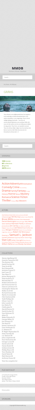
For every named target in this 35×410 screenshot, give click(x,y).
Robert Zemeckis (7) (9, 283)
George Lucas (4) (8, 342)
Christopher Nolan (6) (10, 289)
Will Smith (15, 244)
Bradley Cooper (24, 217)
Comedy (7, 187)
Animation (27, 184)
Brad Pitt (30, 217)
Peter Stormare (9, 232)
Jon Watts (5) (6, 305)
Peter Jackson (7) (8, 278)
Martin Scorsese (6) (9, 295)
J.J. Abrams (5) (7, 330)
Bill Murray (16, 217)
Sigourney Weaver (20, 237)
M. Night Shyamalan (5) (10, 332)
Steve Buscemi (27, 240)
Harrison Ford (17, 223)
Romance (6, 197)
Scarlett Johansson (8, 237)
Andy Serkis (12, 215)
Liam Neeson (18, 228)
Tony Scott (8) (7, 266)
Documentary (23, 187)
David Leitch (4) (7, 344)
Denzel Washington (9, 221)
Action (6, 183)
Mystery (25, 193)
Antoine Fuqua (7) (8, 270)
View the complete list (9, 361)
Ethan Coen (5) (7, 301)
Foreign (28, 191)
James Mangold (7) (8, 276)
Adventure (16, 183)
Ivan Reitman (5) (8, 313)
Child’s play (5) (7, 307)
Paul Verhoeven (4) (9, 340)
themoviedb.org (21, 405)
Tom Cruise (11, 242)
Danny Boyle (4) (7, 346)
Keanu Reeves (10, 228)
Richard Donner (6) (9, 293)
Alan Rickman (5, 215)
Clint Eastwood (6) (8, 297)
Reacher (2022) (6, 378)
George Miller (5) (8, 319)
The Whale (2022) (7, 379)
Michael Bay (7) (7, 280)
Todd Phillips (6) (8, 299)
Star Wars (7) (6, 274)
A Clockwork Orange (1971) (9, 375)
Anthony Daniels (20, 215)
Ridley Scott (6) (7, 291)
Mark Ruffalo (26, 228)
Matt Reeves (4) (7, 356)
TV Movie (13, 201)
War (17, 201)
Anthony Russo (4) (8, 358)
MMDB (17, 68)
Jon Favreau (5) (7, 321)
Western (23, 200)
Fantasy (21, 190)
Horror (11, 193)
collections (7, 163)
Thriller (6, 200)
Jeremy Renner (6, 226)
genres (5, 166)
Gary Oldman (29, 221)
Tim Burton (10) (7, 262)
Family (14, 190)
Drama (6, 190)
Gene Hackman (6, 224)
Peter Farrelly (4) (8, 334)
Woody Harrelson (24, 244)
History (5, 194)
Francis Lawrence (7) (9, 287)
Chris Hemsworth (25, 219)
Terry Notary (5, 242)
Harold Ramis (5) (8, 309)
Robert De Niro (19, 232)
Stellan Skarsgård (17, 240)
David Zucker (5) (8, 311)
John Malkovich (22, 226)
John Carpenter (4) (8, 338)
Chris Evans (16, 219)
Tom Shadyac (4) (8, 352)
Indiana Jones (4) (8, 348)
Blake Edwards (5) (8, 317)
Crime (15, 187)
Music (18, 194)
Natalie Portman (23, 230)
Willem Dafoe (7, 244)
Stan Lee (6, 239)
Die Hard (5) (6, 323)
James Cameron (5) (9, 325)
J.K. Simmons (27, 224)
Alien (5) (5, 315)
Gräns (8, 92)
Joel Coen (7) (6, 272)
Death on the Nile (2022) (8, 376)
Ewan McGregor (20, 221)
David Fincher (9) (8, 264)
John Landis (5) (7, 303)
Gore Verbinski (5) (8, 327)
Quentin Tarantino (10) (10, 260)
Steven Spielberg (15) (9, 258)
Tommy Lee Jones (20, 242)
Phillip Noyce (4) (8, 350)
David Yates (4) (7, 354)
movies (6, 161)
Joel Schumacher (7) (9, 285)
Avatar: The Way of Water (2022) (11, 381)
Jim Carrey (14, 226)
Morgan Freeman (12, 230)
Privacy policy (6, 390)
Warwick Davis (28, 242)
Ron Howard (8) (7, 268)
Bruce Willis (7, 219)
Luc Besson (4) (7, 336)
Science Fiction (19, 197)
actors (6, 168)
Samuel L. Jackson (20, 235)
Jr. (5, 228)
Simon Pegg (28, 237)
